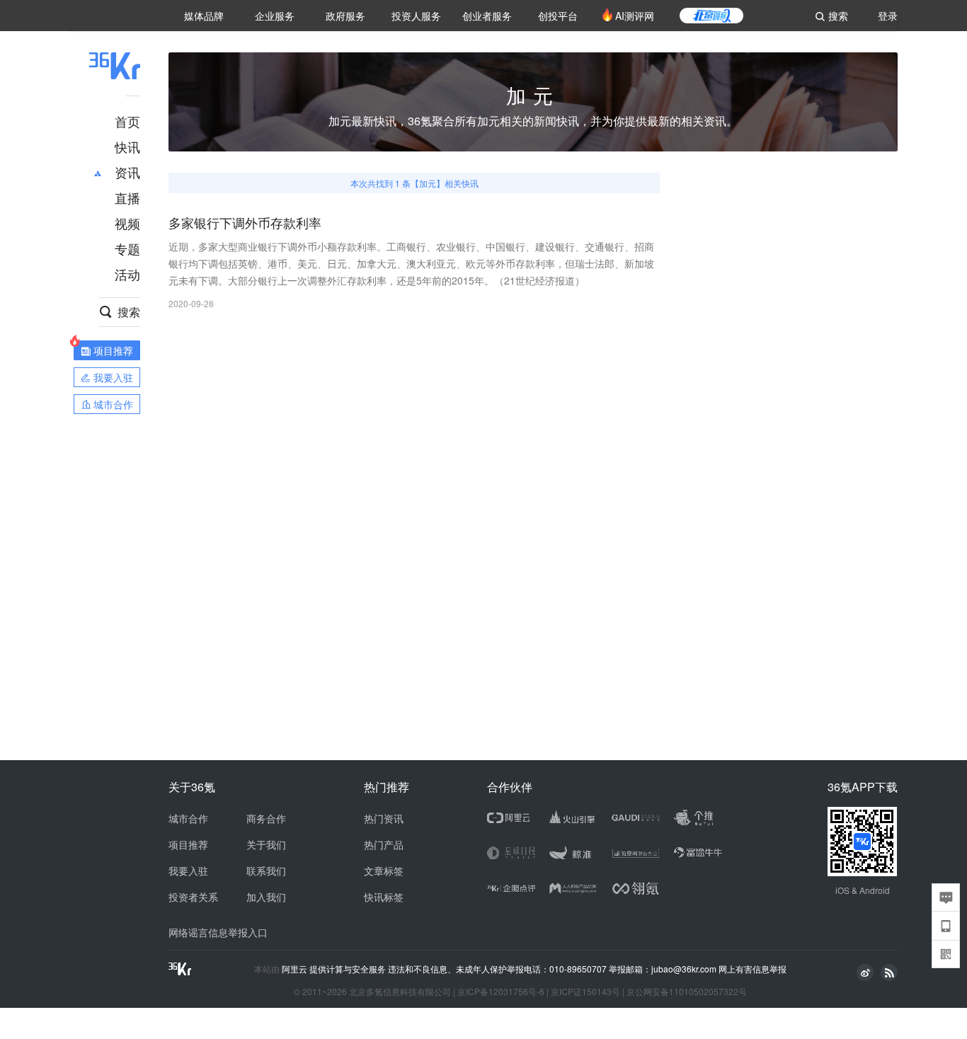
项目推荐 (188, 844)
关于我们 (266, 844)
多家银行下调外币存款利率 (244, 223)
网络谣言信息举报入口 (218, 932)
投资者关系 (193, 897)
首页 (127, 121)
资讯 (127, 172)
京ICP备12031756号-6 (500, 991)
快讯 (127, 146)
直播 (127, 197)
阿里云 (295, 969)
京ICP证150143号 (585, 991)
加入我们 (266, 897)
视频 (127, 223)
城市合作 (188, 818)
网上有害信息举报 (752, 969)
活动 (127, 274)
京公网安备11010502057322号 (686, 991)
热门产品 (384, 844)
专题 (127, 248)
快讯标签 (384, 897)
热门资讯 (384, 818)
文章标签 (384, 870)
